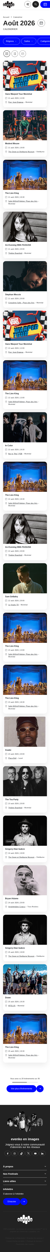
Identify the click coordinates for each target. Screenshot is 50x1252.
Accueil (6, 17)
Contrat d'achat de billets (15, 1241)
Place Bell (12, 758)
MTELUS (11, 1006)
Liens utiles (9, 1181)
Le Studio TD (13, 605)
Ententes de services (35, 1238)
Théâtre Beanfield (15, 253)
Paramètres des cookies (25, 1244)
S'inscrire (11, 1201)
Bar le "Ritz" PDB (15, 454)
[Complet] (25, 125)
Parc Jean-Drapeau (15, 102)
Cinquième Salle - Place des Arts (21, 303)
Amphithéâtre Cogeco (16, 907)
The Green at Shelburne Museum (21, 152)
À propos (8, 1166)
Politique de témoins (34, 1241)
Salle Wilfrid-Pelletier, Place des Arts (22, 201)
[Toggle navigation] (27, 4)
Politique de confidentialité (15, 1238)
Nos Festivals (10, 1174)
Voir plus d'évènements (21, 1089)
